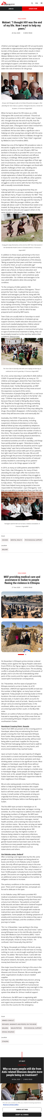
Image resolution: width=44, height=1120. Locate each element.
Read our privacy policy (10, 1105)
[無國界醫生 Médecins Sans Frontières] (8, 3)
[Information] (39, 615)
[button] (21, 654)
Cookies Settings (22, 1109)
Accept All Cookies (22, 1114)
